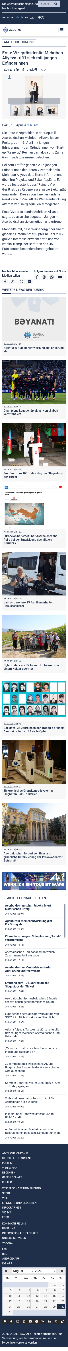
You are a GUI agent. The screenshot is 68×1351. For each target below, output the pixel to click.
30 (62, 1306)
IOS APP (7, 1263)
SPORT (6, 1193)
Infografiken (11, 1207)
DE (17, 17)
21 (45, 1301)
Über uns (8, 1228)
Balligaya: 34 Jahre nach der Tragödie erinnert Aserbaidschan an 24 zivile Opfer (34, 729)
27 (37, 1306)
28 (45, 1306)
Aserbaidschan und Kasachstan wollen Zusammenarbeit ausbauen (30, 953)
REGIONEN (8, 1172)
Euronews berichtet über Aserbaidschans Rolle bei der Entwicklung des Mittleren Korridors (30, 539)
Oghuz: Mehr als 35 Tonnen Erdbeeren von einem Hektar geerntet (31, 667)
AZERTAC (31, 125)
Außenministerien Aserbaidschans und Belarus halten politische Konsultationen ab (33, 1131)
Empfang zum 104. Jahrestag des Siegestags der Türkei (27, 984)
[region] (35, 1022)
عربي (33, 17)
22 (54, 1301)
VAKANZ (7, 1242)
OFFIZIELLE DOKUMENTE (17, 1158)
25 (18, 1306)
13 (37, 1295)
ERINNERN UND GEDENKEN (19, 1203)
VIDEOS (7, 1212)
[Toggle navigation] (60, 30)
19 (28, 1301)
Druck (30, 69)
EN (13, 17)
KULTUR (7, 1182)
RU (8, 17)
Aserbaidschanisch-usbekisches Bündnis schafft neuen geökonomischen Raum (31, 1000)
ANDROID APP (11, 1258)
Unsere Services (14, 1238)
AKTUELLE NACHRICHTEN (26, 898)
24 (10, 1306)
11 (18, 1295)
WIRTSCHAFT (10, 1167)
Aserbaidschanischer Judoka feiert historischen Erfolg (28, 907)
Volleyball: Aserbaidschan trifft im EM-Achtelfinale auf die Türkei (29, 1100)
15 (54, 1295)
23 (62, 1301)
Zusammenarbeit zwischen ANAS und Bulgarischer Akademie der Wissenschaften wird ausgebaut (32, 1067)
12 (28, 1295)
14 (45, 1295)
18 (18, 1301)
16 (62, 1295)
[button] (34, 90)
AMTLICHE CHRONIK (19, 42)
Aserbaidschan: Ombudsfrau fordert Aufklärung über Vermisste (28, 969)
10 (10, 1295)
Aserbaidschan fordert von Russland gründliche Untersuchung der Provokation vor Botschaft (33, 857)
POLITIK (7, 1163)
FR (22, 17)
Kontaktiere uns (14, 1223)
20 (37, 1301)
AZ (3, 17)
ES (26, 17)
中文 (41, 17)
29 (54, 1306)
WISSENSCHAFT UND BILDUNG (21, 1188)
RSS (4, 1254)
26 (28, 1306)
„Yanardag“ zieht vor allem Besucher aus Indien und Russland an (31, 1050)
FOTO (5, 1217)
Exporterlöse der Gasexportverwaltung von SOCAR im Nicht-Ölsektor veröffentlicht (32, 1015)
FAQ (4, 1249)
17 (10, 1301)
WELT (5, 1198)
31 (10, 1312)
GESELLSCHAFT (12, 1177)
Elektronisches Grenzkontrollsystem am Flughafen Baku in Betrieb (29, 792)
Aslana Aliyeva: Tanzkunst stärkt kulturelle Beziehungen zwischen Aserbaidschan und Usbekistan (32, 1033)
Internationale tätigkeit (20, 1233)
